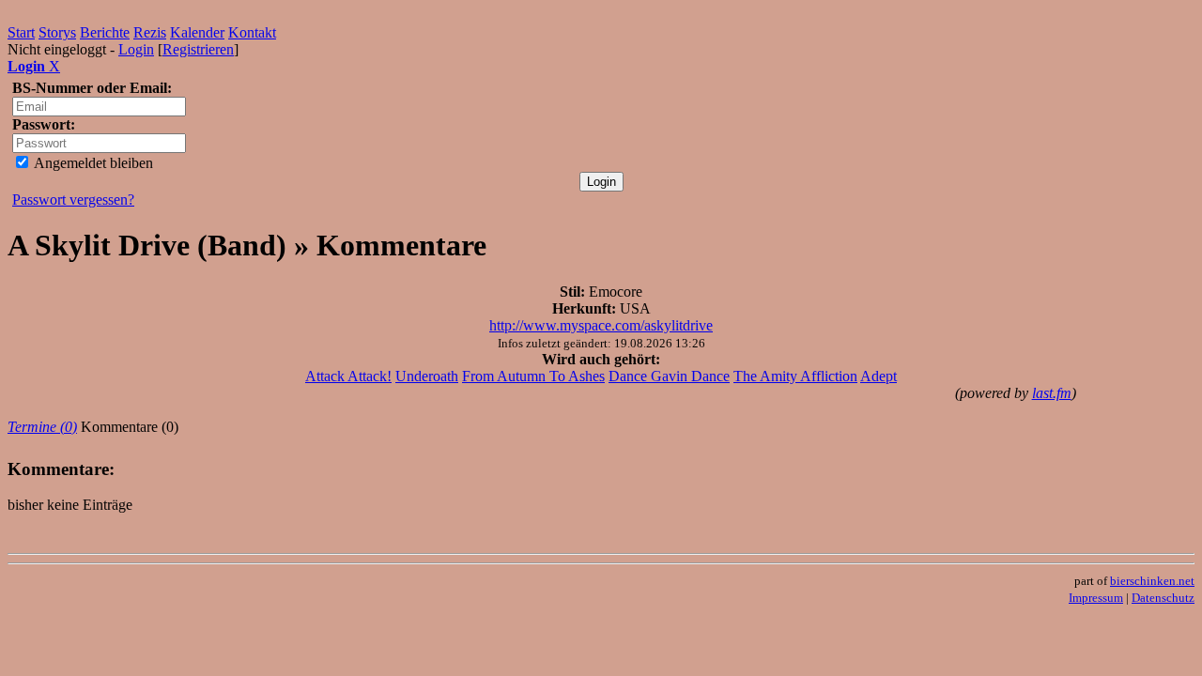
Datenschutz (1163, 598)
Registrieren (198, 49)
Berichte (105, 32)
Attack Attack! (348, 376)
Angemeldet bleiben (92, 163)
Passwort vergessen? (73, 199)
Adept (878, 376)
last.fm (1051, 393)
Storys (57, 32)
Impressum (1096, 598)
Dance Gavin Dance (669, 376)
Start (21, 32)
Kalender (197, 32)
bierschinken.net (1152, 581)
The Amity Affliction (795, 376)
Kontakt (252, 32)
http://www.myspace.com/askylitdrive (601, 325)
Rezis (149, 32)
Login (136, 49)
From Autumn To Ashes (533, 376)
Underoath (426, 376)
